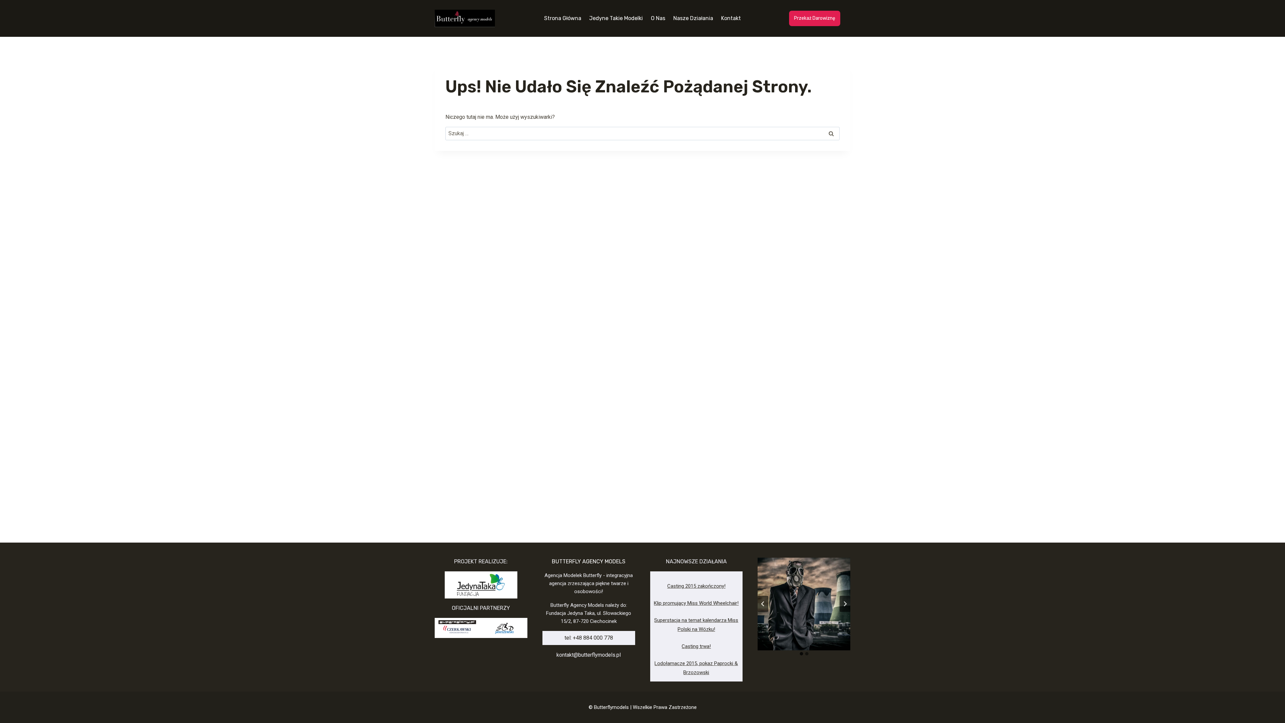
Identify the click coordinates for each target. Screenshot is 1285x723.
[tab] (801, 653)
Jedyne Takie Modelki (616, 18)
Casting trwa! (696, 646)
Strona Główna (562, 18)
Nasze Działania (693, 18)
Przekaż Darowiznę (814, 18)
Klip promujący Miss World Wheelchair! (696, 603)
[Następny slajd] (845, 604)
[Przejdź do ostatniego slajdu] (763, 604)
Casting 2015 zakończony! (696, 586)
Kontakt (731, 18)
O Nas (658, 18)
